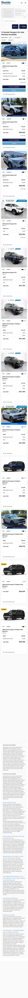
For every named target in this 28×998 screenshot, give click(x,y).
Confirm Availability (14, 87)
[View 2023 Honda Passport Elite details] (14, 107)
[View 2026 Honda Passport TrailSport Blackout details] (14, 309)
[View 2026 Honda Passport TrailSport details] (14, 415)
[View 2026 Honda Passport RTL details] (14, 257)
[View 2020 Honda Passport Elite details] (14, 51)
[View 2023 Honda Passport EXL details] (14, 160)
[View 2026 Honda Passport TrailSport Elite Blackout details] (14, 519)
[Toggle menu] (25, 2)
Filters (24, 26)
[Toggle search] (21, 2)
